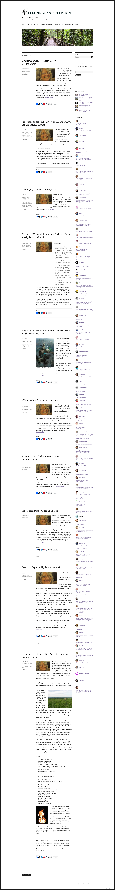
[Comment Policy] (82, 884)
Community (24, 197)
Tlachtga (23, 667)
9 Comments (24, 139)
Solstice (27, 520)
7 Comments (24, 209)
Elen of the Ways (28, 344)
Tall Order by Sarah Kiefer (81, 397)
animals (23, 243)
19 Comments (24, 249)
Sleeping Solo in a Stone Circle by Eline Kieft (84, 237)
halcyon (29, 518)
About (27, 24)
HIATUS (78, 272)
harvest (30, 136)
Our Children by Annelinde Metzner (83, 138)
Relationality (24, 203)
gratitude (28, 577)
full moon (27, 136)
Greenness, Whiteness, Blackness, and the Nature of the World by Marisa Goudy (86, 99)
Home (23, 24)
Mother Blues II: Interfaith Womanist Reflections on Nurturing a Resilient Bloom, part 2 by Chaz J (84, 286)
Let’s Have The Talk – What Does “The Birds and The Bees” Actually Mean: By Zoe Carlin (83, 691)
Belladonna (24, 135)
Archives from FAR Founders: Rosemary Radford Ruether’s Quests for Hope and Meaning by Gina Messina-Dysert (84, 302)
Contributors (67, 24)
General (27, 201)
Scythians (30, 346)
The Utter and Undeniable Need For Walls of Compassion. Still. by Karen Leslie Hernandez (84, 355)
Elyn (22, 247)
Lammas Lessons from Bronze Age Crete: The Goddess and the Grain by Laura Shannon (84, 411)
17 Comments (24, 521)
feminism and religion (26, 345)
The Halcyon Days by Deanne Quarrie (40, 510)
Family (28, 197)
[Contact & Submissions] (84, 884)
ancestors (23, 205)
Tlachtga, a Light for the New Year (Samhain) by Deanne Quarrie (45, 655)
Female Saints (24, 198)
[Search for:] (83, 57)
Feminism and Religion (30, 17)
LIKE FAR (77, 83)
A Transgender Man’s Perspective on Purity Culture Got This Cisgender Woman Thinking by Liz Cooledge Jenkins (84, 451)
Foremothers (29, 199)
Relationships (29, 203)
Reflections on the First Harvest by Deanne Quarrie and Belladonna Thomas (46, 123)
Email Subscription (80, 64)
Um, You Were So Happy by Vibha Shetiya (84, 642)
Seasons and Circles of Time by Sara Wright (84, 561)
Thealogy (28, 71)
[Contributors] (89, 884)
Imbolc (23, 410)
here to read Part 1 (60, 242)
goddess (27, 74)
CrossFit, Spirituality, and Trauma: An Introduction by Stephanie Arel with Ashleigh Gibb (83, 576)
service (29, 467)
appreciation (27, 575)
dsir (22, 206)
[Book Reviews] (92, 884)
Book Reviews (75, 24)
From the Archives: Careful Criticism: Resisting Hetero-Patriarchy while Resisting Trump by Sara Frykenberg (84, 547)
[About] (79, 884)
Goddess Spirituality (25, 133)
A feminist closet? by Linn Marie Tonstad (84, 444)
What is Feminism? (58, 24)
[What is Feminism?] (87, 884)
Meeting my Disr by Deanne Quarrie (39, 189)
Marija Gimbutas (25, 346)
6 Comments (24, 469)
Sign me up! (78, 75)
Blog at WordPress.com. (36, 884)
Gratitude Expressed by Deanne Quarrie (41, 567)
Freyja (24, 206)
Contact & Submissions (46, 24)
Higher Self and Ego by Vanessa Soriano (84, 231)
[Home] (77, 884)
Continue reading (49, 97)
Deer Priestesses (28, 246)
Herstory (23, 202)
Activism (23, 573)
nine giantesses (25, 207)
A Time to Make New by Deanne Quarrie (41, 400)
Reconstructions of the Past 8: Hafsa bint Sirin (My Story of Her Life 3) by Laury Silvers (84, 427)
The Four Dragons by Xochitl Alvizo (83, 669)
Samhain (30, 666)
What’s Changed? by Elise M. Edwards (83, 243)
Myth (30, 243)
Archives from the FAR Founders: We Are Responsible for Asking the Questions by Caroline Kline (84, 180)
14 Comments (24, 669)
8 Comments (24, 579)
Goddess (23, 70)
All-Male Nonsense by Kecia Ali (82, 384)
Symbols (30, 341)
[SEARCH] (92, 57)
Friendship (24, 201)
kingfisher (24, 520)
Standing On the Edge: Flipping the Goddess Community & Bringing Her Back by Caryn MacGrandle (84, 201)
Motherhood (27, 202)
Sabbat (26, 410)
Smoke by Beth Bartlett (80, 165)
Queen (30, 137)
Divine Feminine (25, 131)
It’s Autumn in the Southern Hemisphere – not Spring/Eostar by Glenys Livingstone (85, 110)
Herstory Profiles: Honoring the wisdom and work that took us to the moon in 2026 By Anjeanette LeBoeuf (84, 311)
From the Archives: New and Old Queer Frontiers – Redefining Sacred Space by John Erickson (84, 258)
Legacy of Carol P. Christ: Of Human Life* (84, 187)
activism (23, 575)
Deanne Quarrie (25, 73)
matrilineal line (29, 206)
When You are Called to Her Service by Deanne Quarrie (40, 458)
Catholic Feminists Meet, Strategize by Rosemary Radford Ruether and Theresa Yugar (83, 538)
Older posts (26, 874)
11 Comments (24, 412)
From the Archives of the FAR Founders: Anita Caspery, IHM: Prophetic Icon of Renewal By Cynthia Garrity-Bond (84, 224)
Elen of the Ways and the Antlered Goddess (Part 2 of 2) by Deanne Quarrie (46, 236)
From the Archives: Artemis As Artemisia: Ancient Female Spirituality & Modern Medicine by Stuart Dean (84, 584)
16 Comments (24, 348)
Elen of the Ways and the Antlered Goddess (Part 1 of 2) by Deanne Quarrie (46, 332)
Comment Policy (35, 24)
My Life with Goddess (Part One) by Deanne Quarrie (39, 62)
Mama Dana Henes (25, 137)
